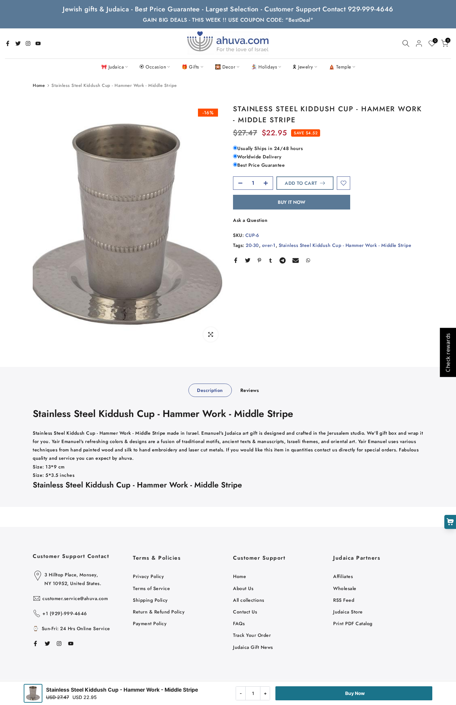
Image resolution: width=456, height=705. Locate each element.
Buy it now (291, 202)
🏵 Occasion (153, 66)
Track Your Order (252, 635)
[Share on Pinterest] (259, 260)
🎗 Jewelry (303, 66)
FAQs (239, 623)
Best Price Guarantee (261, 165)
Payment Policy (150, 623)
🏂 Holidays (264, 66)
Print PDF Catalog (353, 623)
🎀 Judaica (112, 66)
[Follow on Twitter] (18, 43)
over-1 (269, 245)
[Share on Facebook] (235, 260)
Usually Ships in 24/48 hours (270, 148)
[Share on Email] (295, 260)
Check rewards (447, 352)
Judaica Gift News (253, 647)
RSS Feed (343, 600)
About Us (243, 588)
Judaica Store (348, 611)
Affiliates (343, 576)
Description (210, 390)
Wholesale (345, 588)
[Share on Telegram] (282, 260)
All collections (248, 600)
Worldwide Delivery (259, 156)
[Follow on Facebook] (7, 43)
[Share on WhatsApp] (308, 260)
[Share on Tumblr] (270, 260)
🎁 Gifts (190, 66)
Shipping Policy (150, 600)
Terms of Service (151, 588)
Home (39, 85)
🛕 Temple (340, 66)
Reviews (249, 390)
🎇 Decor (225, 66)
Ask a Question (250, 220)
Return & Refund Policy (159, 611)
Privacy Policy (148, 576)
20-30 (252, 245)
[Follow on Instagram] (28, 43)
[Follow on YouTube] (38, 43)
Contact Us (245, 611)
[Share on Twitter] (247, 260)
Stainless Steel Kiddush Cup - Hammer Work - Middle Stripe (345, 245)
